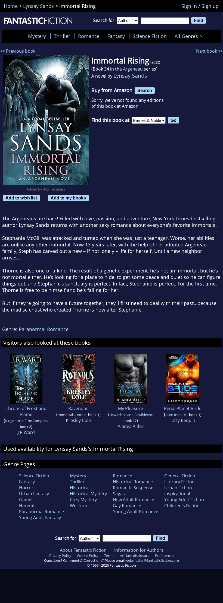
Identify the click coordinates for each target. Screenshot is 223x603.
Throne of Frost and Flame (26, 411)
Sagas (119, 494)
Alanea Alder (131, 426)
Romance (89, 36)
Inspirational (177, 494)
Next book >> (209, 51)
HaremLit (28, 506)
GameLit (27, 500)
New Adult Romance (133, 500)
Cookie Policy (87, 555)
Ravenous (78, 408)
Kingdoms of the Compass (26, 420)
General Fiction (179, 476)
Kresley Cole (78, 420)
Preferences (164, 555)
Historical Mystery (88, 494)
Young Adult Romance (135, 512)
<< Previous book (17, 51)
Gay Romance (127, 506)
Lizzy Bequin (183, 420)
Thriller (62, 36)
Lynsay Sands (130, 75)
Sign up (210, 6)
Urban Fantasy (34, 494)
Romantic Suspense (133, 488)
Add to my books (68, 197)
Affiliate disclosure (134, 555)
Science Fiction (150, 36)
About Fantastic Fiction (83, 550)
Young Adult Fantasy (40, 518)
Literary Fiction (179, 482)
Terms (109, 555)
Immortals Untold (72, 414)
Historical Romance (133, 482)
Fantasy (116, 36)
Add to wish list (21, 197)
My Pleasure (130, 408)
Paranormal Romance (44, 329)
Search (144, 90)
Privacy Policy (60, 555)
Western (78, 506)
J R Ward (26, 432)
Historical (79, 488)
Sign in (189, 6)
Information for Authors (138, 550)
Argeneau (133, 69)
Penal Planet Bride (183, 408)
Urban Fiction (178, 488)
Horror (26, 488)
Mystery (37, 36)
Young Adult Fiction (184, 500)
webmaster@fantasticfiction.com (152, 560)
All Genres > (190, 36)
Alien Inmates (176, 414)
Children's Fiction (182, 506)
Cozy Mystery (83, 500)
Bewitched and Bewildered (131, 414)
